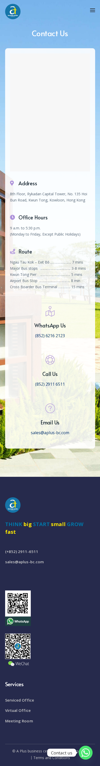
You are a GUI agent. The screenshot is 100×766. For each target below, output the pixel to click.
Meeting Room (19, 720)
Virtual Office (18, 710)
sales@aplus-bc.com (50, 432)
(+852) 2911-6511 (21, 551)
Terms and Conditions (51, 758)
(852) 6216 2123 (50, 335)
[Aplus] (13, 11)
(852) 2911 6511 (50, 384)
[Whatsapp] (86, 753)
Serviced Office (19, 700)
